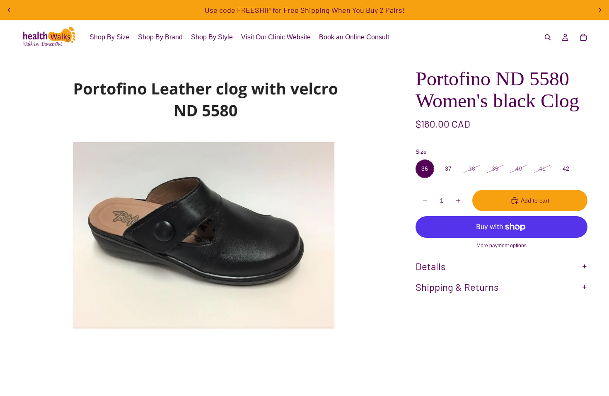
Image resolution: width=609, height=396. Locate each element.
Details (431, 266)
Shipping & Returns (457, 287)
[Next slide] (600, 10)
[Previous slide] (9, 10)
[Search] (548, 37)
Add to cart (535, 200)
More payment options (501, 245)
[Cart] (583, 37)
